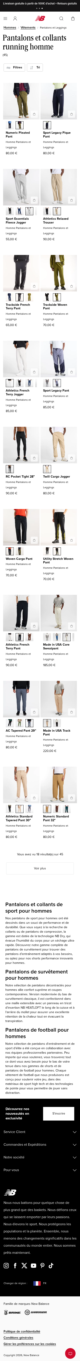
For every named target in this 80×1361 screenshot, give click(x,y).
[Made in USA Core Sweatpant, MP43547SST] (67, 637)
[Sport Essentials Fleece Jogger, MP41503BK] (10, 211)
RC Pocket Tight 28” (20, 476)
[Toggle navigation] (5, 18)
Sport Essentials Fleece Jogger (17, 220)
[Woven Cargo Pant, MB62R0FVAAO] (20, 551)
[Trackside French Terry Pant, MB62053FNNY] (10, 297)
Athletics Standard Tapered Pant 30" (19, 818)
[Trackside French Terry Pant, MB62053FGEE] (29, 297)
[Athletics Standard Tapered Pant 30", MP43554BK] (10, 809)
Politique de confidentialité (22, 1331)
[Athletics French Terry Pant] (34, 626)
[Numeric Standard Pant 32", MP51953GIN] (47, 809)
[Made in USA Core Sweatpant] (71, 626)
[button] (15, 18)
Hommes (10, 27)
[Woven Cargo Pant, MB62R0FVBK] (10, 551)
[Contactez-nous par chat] (70, 1353)
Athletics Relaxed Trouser (55, 220)
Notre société (14, 1157)
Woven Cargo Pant (19, 559)
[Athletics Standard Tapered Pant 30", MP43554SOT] (20, 809)
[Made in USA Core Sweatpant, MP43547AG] (47, 637)
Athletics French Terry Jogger (17, 392)
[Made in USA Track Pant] (71, 712)
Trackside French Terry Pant (18, 306)
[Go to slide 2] (40, 9)
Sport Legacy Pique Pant (57, 134)
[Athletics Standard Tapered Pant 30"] (34, 797)
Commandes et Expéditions (25, 1144)
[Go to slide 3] (42, 9)
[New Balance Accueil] (40, 18)
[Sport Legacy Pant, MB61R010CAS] (47, 383)
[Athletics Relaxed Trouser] (71, 200)
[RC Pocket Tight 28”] (34, 458)
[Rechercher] (61, 18)
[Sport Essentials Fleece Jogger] (34, 200)
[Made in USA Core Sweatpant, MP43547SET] (57, 637)
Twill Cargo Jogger (56, 476)
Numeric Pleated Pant (18, 134)
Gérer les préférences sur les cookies (30, 1344)
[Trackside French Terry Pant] (34, 286)
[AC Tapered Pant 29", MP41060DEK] (20, 723)
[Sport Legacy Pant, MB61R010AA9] (57, 383)
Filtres (16, 67)
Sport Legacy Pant (56, 390)
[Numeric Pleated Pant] (34, 114)
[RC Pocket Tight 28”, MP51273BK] (10, 469)
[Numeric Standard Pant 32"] (71, 797)
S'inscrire (58, 1113)
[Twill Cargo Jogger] (71, 458)
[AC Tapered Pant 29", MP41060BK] (10, 723)
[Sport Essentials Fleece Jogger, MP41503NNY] (20, 211)
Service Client (14, 1132)
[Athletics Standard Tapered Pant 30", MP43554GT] (29, 809)
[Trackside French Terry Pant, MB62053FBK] (20, 297)
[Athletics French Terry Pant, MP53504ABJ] (29, 637)
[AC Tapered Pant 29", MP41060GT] (29, 723)
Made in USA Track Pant (56, 732)
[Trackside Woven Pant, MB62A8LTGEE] (57, 297)
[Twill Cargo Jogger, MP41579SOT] (47, 469)
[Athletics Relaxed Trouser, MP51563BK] (47, 211)
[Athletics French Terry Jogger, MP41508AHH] (10, 383)
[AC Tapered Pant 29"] (34, 712)
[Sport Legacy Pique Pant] (71, 114)
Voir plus (40, 868)
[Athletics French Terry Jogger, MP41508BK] (20, 383)
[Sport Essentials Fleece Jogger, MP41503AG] (29, 211)
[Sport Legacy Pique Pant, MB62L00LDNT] (47, 125)
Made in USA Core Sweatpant (56, 646)
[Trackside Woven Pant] (71, 286)
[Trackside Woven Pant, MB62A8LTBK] (47, 297)
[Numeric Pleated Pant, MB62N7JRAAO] (20, 125)
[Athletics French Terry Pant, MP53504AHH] (10, 637)
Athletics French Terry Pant (17, 646)
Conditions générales (18, 1338)
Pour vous (11, 1170)
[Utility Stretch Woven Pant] (71, 540)
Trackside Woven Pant (55, 306)
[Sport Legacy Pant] (71, 372)
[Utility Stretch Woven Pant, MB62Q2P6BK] (47, 551)
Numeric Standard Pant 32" (56, 818)
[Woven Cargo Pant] (34, 540)
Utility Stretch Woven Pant (58, 561)
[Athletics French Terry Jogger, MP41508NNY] (29, 383)
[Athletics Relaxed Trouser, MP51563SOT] (57, 211)
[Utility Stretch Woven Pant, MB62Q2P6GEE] (57, 551)
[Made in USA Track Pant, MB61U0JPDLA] (47, 723)
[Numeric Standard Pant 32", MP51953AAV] (67, 809)
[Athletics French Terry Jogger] (34, 372)
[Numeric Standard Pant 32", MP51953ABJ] (57, 809)
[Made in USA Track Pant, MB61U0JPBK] (57, 723)
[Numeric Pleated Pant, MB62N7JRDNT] (10, 125)
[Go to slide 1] (37, 9)
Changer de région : (15, 1283)
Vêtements (28, 27)
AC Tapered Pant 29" (21, 731)
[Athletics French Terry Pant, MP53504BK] (20, 637)
